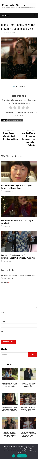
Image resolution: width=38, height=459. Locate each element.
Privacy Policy (22, 456)
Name (3, 312)
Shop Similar (20, 86)
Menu (7, 15)
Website (4, 331)
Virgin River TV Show (15, 120)
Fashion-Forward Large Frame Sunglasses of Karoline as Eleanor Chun (19, 186)
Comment (5, 283)
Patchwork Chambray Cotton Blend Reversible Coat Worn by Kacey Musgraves (18, 256)
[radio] (11, 107)
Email (3, 322)
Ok (13, 456)
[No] (35, 452)
